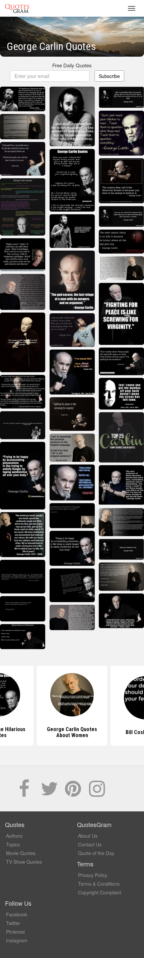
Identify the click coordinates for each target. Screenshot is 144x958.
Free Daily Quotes (72, 65)
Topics (13, 844)
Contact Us (89, 844)
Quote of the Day (96, 853)
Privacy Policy (92, 875)
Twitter (13, 923)
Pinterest (15, 931)
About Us (87, 835)
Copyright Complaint (99, 892)
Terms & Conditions (99, 883)
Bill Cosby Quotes (72, 732)
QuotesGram (17, 8)
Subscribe (109, 76)
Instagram (16, 940)
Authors (14, 835)
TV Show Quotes (24, 861)
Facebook (16, 914)
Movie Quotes (20, 853)
